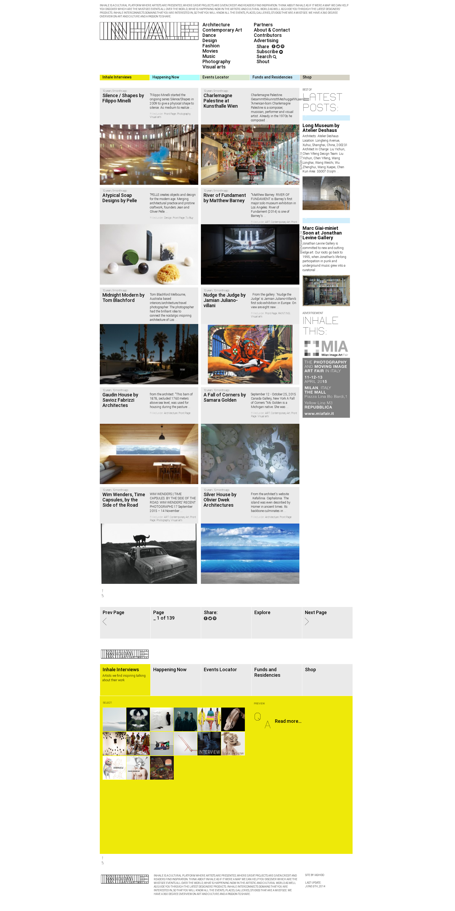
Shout (262, 61)
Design (209, 40)
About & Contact (272, 30)
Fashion (211, 45)
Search (264, 56)
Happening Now (165, 77)
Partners (263, 24)
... (337, 171)
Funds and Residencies (273, 77)
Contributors (268, 35)
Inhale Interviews (117, 77)
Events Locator (215, 77)
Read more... (288, 721)
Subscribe (267, 51)
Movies (210, 51)
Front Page (170, 113)
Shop (307, 77)
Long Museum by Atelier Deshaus (321, 128)
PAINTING (284, 313)
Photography (216, 61)
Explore (262, 612)
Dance (209, 35)
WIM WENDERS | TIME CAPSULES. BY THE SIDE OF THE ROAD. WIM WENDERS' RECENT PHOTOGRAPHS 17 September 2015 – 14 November (173, 502)
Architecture (216, 24)
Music (208, 56)
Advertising (266, 40)
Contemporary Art (222, 30)
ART (267, 222)
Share (262, 46)
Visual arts (214, 66)
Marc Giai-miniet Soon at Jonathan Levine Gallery (322, 232)
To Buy (189, 217)
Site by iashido (314, 875)
